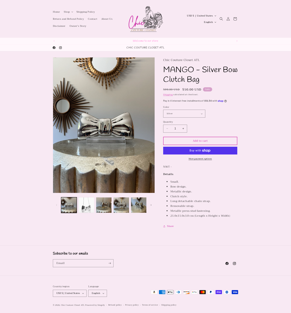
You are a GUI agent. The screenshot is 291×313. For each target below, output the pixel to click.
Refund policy (115, 305)
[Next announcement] (237, 41)
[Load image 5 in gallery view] (139, 205)
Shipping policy (168, 305)
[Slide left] (56, 205)
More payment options (200, 158)
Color (166, 107)
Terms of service (150, 305)
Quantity (168, 122)
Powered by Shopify (95, 305)
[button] (68, 11)
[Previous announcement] (54, 41)
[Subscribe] (109, 263)
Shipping (168, 94)
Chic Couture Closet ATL (73, 305)
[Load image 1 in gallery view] (69, 205)
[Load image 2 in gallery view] (86, 205)
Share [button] (170, 226)
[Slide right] (151, 205)
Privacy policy (132, 305)
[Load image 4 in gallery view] (121, 205)
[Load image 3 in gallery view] (104, 205)
